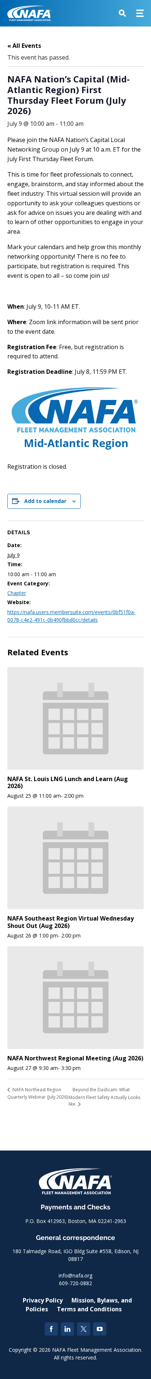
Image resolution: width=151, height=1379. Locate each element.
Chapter (16, 592)
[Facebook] (51, 1329)
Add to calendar (45, 500)
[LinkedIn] (67, 1329)
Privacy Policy (43, 1300)
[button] (122, 13)
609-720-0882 (75, 1283)
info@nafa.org (75, 1275)
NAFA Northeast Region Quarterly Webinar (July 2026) (37, 1093)
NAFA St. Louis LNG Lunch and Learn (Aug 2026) (67, 782)
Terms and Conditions (89, 1309)
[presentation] (75, 718)
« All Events (24, 46)
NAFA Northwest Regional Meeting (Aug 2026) (75, 1058)
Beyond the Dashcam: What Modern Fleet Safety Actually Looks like (104, 1096)
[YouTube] (99, 1329)
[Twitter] (83, 1329)
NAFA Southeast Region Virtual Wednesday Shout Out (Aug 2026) (70, 921)
